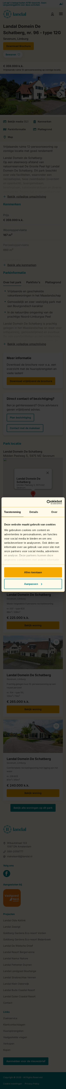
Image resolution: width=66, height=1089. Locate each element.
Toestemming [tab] (12, 511)
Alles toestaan (33, 572)
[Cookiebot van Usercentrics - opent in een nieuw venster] (47, 502)
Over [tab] (54, 511)
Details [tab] (33, 511)
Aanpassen (31, 583)
